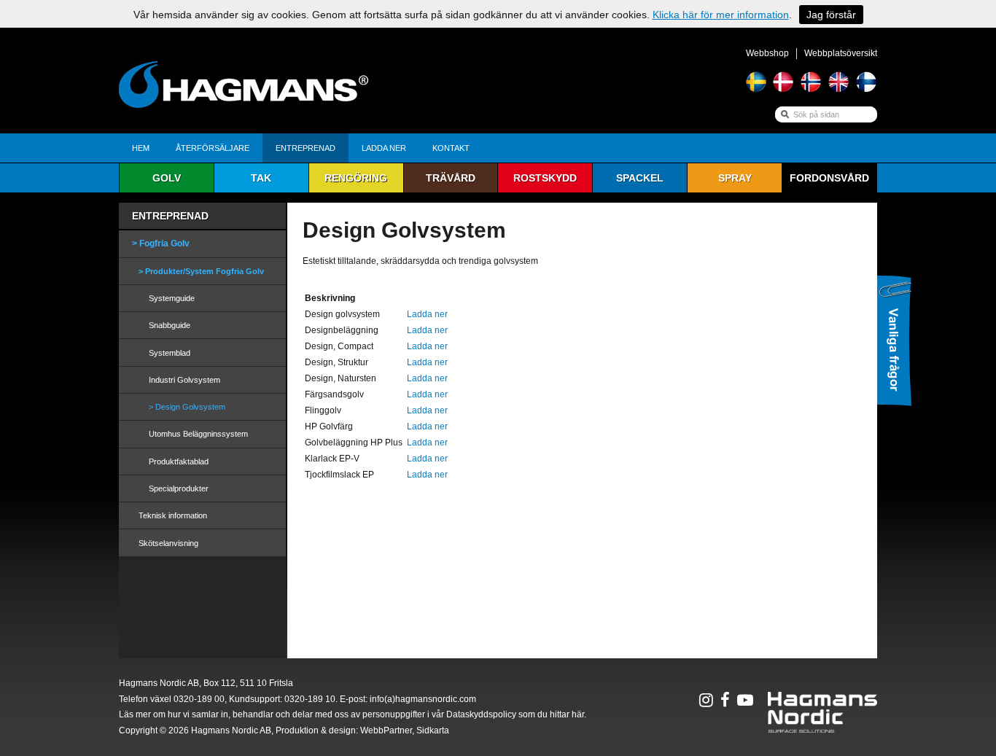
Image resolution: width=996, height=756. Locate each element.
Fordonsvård (829, 178)
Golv (166, 178)
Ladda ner (384, 148)
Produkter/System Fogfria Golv (204, 271)
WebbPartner (386, 730)
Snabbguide (169, 325)
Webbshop (767, 53)
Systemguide (172, 298)
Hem (140, 148)
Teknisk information (173, 515)
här (578, 714)
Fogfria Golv (164, 243)
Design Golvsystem (190, 406)
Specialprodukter (179, 488)
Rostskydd (545, 178)
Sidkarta (432, 730)
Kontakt (451, 148)
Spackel (640, 178)
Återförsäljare (212, 148)
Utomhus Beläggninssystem (198, 433)
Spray (735, 178)
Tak (261, 178)
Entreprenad (305, 148)
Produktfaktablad (179, 461)
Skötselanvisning (168, 543)
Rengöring (355, 178)
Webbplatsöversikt (840, 53)
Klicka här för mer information (721, 14)
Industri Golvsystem (184, 379)
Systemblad (169, 352)
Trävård (450, 178)
